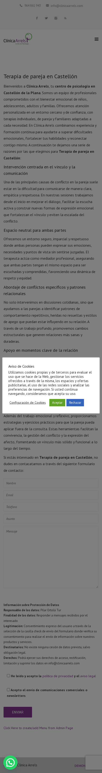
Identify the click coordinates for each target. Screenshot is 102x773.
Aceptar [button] (57, 403)
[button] (10, 762)
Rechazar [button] (75, 403)
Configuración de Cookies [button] (27, 402)
